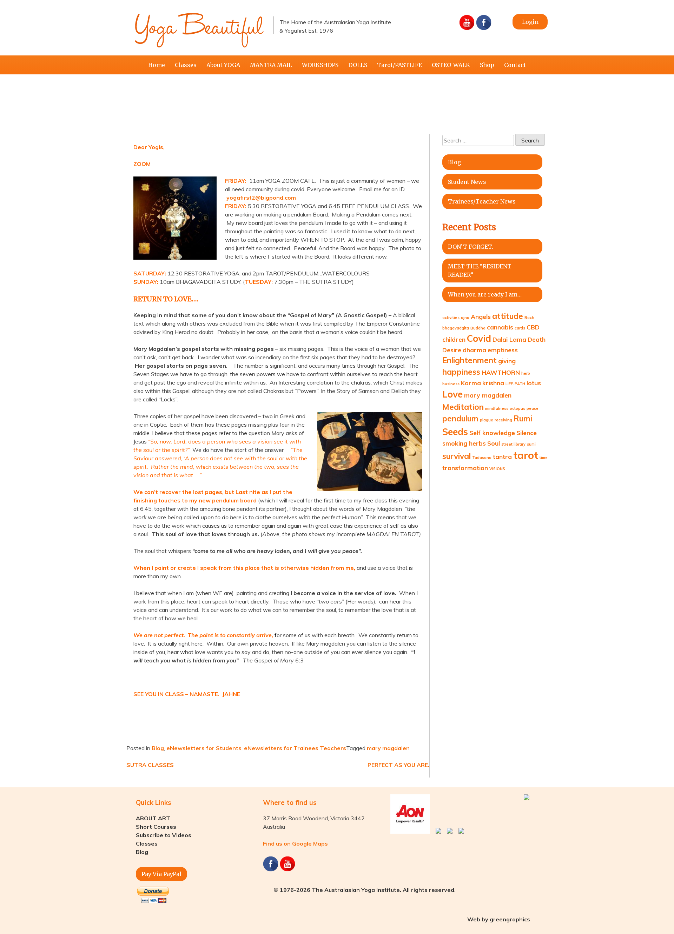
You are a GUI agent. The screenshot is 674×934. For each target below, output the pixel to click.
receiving (503, 420)
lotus (534, 383)
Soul (493, 443)
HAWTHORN (501, 372)
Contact (515, 64)
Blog (158, 748)
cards (520, 328)
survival (456, 456)
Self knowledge (492, 432)
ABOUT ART (153, 818)
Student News (467, 181)
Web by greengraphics (498, 919)
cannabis (500, 327)
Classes (186, 64)
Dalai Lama (509, 339)
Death (537, 339)
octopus (517, 408)
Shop (487, 64)
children (453, 339)
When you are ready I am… (485, 294)
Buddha (477, 328)
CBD (533, 327)
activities (451, 317)
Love (452, 394)
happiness (461, 372)
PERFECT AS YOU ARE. (398, 764)
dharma (474, 350)
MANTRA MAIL (271, 64)
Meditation (463, 407)
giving (507, 361)
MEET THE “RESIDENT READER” (479, 270)
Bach (529, 317)
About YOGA (223, 64)
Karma (471, 383)
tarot (525, 455)
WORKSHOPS (320, 64)
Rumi (523, 418)
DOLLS (357, 64)
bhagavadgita (455, 328)
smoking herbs (464, 443)
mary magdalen (388, 748)
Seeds (455, 432)
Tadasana (481, 457)
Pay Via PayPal (161, 874)
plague (486, 420)
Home (156, 64)
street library (513, 444)
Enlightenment (469, 360)
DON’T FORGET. (470, 246)
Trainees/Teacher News (482, 201)
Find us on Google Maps (295, 843)
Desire (451, 350)
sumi (531, 444)
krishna (493, 383)
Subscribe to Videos (163, 835)
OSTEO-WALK (451, 64)
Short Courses (156, 826)
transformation (465, 468)
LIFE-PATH (515, 383)
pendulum (460, 418)
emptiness (503, 350)
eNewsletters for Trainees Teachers (295, 748)
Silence (526, 432)
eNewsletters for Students (204, 748)
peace (532, 408)
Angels (481, 316)
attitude (507, 316)
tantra (502, 456)
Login (530, 21)
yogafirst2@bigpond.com (261, 197)
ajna (465, 317)
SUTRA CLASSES (150, 764)
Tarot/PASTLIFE (399, 64)
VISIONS (497, 468)
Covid (479, 338)
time (544, 457)
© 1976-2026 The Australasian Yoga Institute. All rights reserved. (364, 889)
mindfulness (496, 408)
